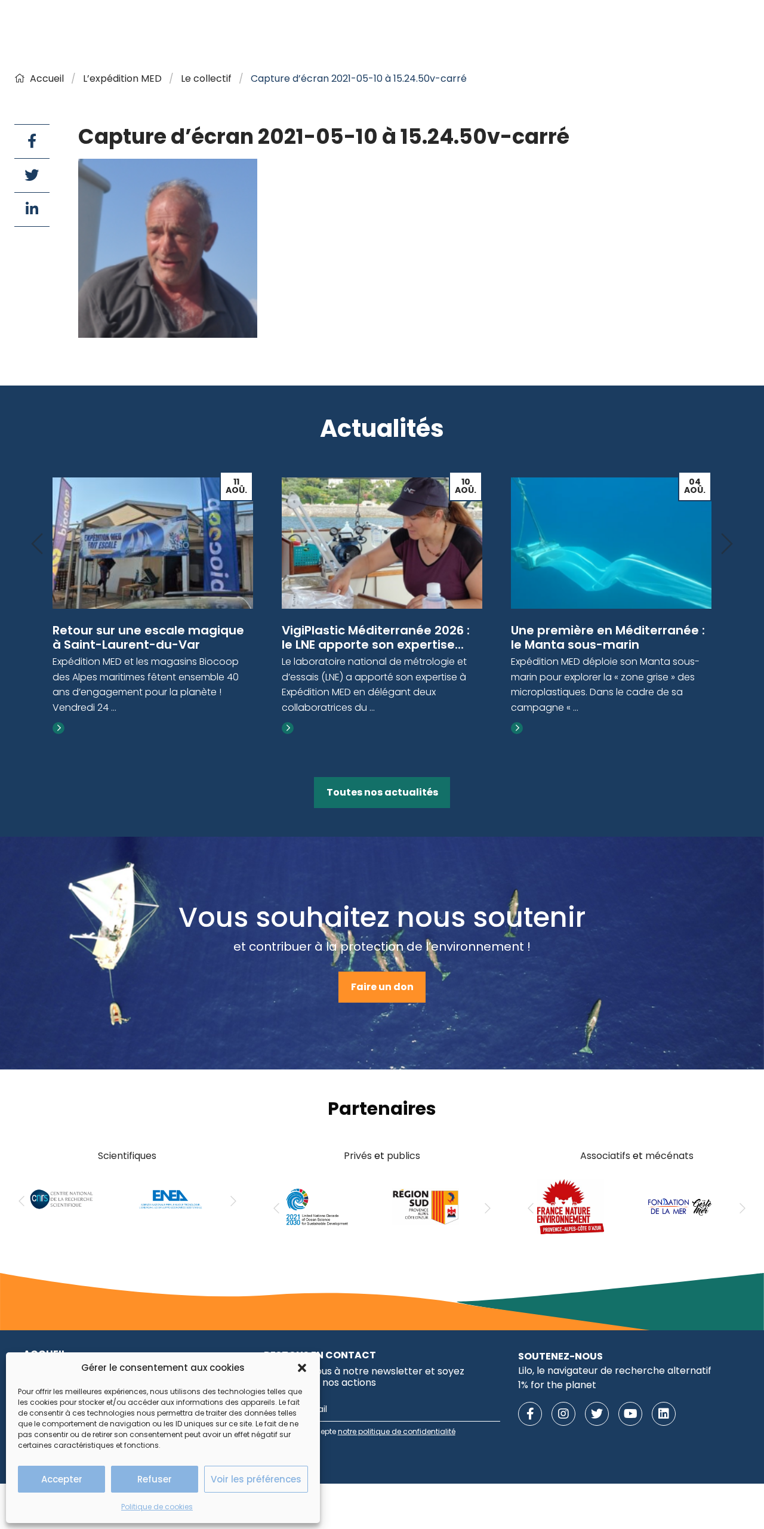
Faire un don (382, 987)
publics (403, 1156)
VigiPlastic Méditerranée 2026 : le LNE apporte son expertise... (376, 637)
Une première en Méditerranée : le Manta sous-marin (608, 637)
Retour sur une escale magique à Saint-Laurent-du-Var (148, 637)
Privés (358, 1156)
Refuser (154, 1479)
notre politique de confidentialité (396, 1431)
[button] (302, 1368)
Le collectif (206, 78)
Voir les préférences (256, 1479)
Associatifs (605, 1156)
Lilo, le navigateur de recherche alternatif (614, 1370)
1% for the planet (557, 1385)
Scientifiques (127, 1156)
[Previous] (37, 544)
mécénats (669, 1156)
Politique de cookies (157, 1507)
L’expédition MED (122, 78)
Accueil (47, 78)
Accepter (61, 1479)
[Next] (727, 544)
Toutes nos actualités (382, 792)
